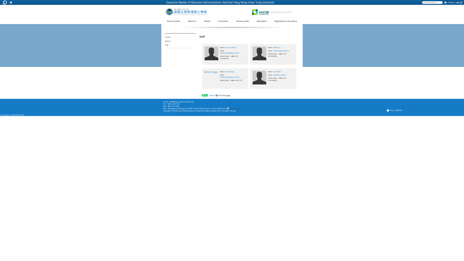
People (207, 21)
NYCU (290, 12)
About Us (192, 21)
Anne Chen (277, 72)
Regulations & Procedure (286, 21)
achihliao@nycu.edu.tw (281, 51)
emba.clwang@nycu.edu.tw (229, 53)
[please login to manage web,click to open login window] (5, 2)
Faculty (167, 37)
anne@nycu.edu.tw (279, 75)
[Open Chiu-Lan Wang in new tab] (211, 53)
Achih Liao (277, 47)
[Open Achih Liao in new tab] (259, 53)
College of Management (278, 12)
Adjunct (168, 41)
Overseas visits (242, 21)
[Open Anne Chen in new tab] (259, 77)
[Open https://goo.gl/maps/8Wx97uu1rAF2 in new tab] (234, 108)
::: (161, 6)
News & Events (173, 21)
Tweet (211, 95)
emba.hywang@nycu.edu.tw (230, 77)
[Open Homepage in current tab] (11, 2)
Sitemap (296, 12)
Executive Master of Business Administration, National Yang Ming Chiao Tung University (220, 2)
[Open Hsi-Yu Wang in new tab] (211, 72)
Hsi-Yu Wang (229, 72)
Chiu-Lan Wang (230, 47)
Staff (166, 45)
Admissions (262, 21)
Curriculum (223, 21)
